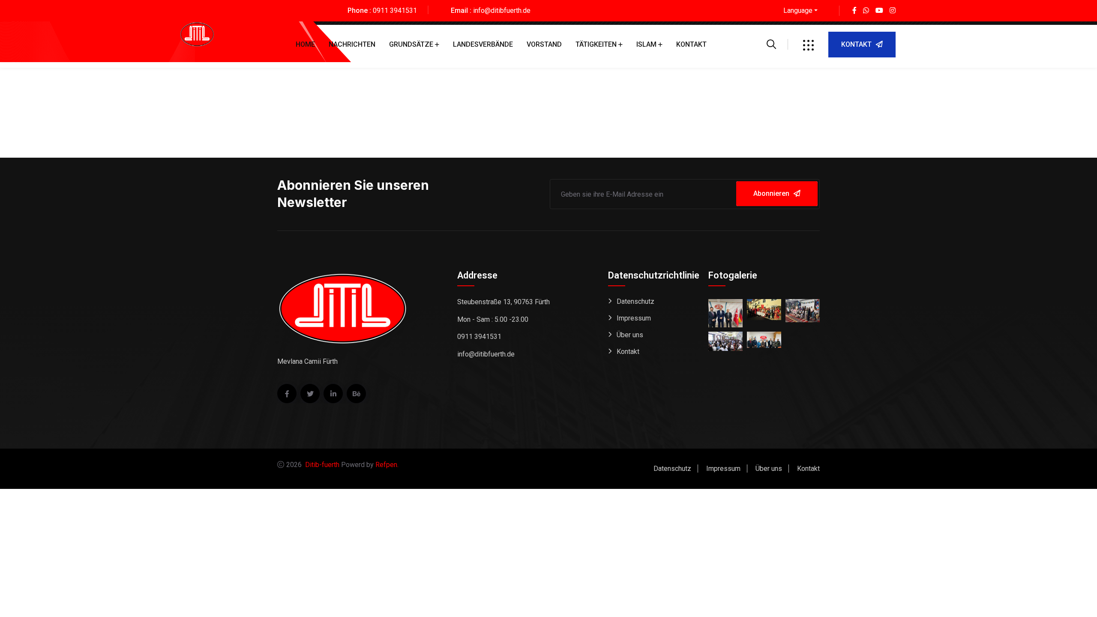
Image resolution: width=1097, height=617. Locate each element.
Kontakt (691, 44)
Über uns (630, 335)
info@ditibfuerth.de (502, 10)
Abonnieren (771, 193)
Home (305, 44)
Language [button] (797, 10)
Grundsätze (411, 44)
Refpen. (387, 465)
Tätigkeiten (596, 44)
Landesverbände (483, 44)
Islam (646, 44)
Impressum (634, 318)
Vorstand (544, 44)
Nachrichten (352, 44)
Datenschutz (635, 301)
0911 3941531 (395, 10)
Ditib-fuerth (322, 465)
